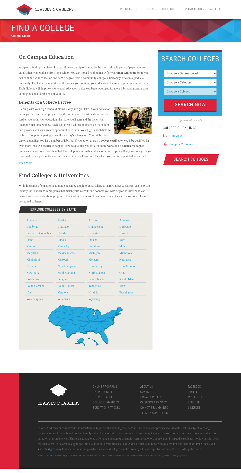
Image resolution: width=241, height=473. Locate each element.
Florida (62, 233)
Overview (175, 136)
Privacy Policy (150, 397)
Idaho (30, 240)
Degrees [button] (149, 9)
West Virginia (35, 299)
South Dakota (66, 286)
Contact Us (148, 392)
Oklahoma (33, 279)
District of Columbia (39, 233)
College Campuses (106, 402)
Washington (126, 292)
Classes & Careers (44, 9)
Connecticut (95, 226)
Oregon (62, 279)
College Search (21, 36)
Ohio (122, 272)
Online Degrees (103, 392)
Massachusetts (66, 253)
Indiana (92, 240)
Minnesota (125, 253)
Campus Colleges (181, 144)
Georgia (93, 233)
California (32, 226)
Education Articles (106, 407)
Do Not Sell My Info (154, 407)
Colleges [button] (169, 9)
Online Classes (103, 397)
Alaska (62, 220)
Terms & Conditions (154, 413)
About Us (146, 386)
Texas (122, 286)
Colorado (63, 226)
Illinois (62, 240)
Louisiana (94, 246)
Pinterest (195, 397)
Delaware (125, 226)
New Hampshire (67, 266)
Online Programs (105, 386)
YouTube (194, 402)
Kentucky (63, 246)
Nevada (31, 266)
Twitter (193, 392)
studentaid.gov (46, 449)
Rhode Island (127, 279)
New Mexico (127, 266)
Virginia (93, 292)
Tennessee (94, 286)
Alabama (32, 220)
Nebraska (125, 259)
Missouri (63, 259)
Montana (93, 259)
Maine (123, 246)
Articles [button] (216, 9)
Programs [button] (127, 9)
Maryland (32, 253)
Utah (29, 292)
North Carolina (67, 272)
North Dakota (96, 272)
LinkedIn (194, 407)
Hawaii (123, 233)
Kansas (31, 246)
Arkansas (124, 220)
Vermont (63, 292)
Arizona (93, 220)
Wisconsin (64, 299)
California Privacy (153, 402)
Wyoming (94, 299)
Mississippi (33, 259)
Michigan (94, 253)
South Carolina (35, 286)
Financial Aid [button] (193, 9)
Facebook (194, 386)
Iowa (122, 240)
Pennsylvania (96, 279)
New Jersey (95, 266)
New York (33, 272)
